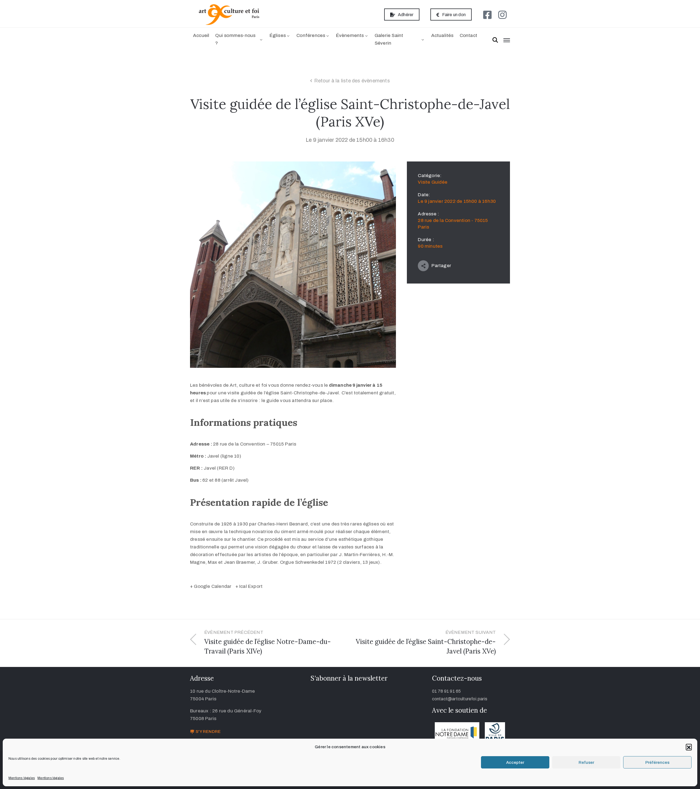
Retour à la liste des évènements (352, 80)
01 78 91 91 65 (446, 691)
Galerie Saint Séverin (389, 39)
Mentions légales (21, 778)
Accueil (201, 35)
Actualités (442, 35)
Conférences (310, 35)
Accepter (515, 762)
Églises (278, 35)
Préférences (657, 762)
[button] (689, 747)
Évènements (350, 35)
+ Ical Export (249, 586)
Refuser (586, 762)
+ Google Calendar (210, 586)
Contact (468, 35)
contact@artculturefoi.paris (459, 698)
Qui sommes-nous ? (235, 39)
